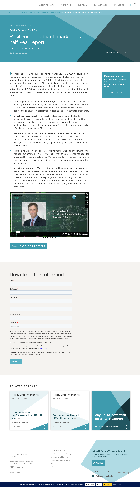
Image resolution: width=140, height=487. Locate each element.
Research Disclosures (25, 461)
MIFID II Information (16, 467)
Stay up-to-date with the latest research (110, 417)
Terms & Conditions (16, 464)
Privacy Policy (29, 464)
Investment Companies (20, 26)
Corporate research (31, 49)
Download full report (116, 52)
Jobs (52, 466)
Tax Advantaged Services (59, 457)
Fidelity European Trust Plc (23, 30)
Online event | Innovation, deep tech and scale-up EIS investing (81, 12)
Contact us (118, 5)
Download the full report (28, 246)
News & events (99, 5)
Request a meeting (116, 93)
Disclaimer (13, 461)
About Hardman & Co (58, 451)
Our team (82, 5)
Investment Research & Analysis (62, 454)
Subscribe (98, 463)
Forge (18, 472)
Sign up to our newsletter (106, 427)
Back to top (123, 472)
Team (52, 463)
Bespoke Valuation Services (60, 460)
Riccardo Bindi (20, 53)
